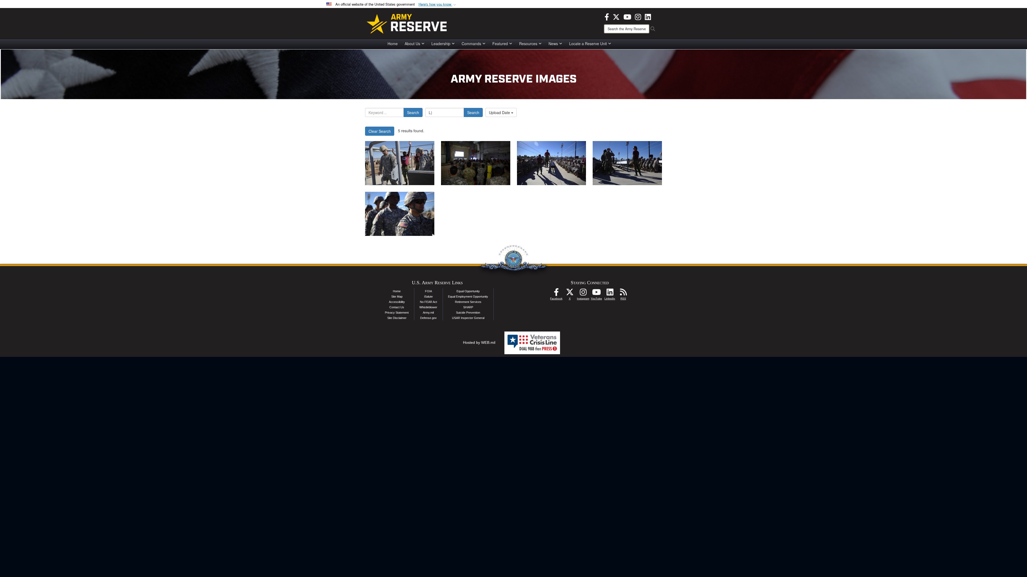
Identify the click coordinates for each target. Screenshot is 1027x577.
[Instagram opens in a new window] (638, 16)
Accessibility (397, 301)
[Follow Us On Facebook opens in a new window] (556, 293)
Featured (500, 43)
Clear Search (380, 131)
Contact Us (396, 307)
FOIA (428, 291)
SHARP (468, 307)
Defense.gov (428, 317)
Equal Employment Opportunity (468, 296)
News (553, 43)
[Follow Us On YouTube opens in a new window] (596, 293)
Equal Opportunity (468, 291)
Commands (471, 43)
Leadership (440, 43)
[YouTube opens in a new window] (627, 16)
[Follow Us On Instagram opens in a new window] (583, 293)
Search (413, 112)
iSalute (428, 296)
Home (393, 43)
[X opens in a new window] (616, 16)
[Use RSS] (623, 293)
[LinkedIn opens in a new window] (648, 16)
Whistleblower (428, 307)
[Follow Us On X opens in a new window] (569, 293)
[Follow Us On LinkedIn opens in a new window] (609, 293)
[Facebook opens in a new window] (607, 16)
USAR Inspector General (468, 317)
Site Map (397, 296)
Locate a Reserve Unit (588, 43)
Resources (528, 43)
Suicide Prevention (468, 312)
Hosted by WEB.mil (479, 342)
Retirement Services (468, 301)
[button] (438, 4)
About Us (412, 43)
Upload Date (500, 112)
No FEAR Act (428, 301)
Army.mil (428, 312)
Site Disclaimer (397, 317)
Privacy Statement (397, 312)
